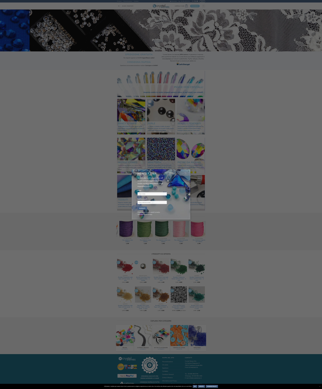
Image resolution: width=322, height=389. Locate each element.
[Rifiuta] (320, 387)
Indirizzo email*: (142, 199)
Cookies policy (212, 386)
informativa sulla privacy (145, 214)
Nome (139, 190)
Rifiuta (201, 386)
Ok (195, 386)
